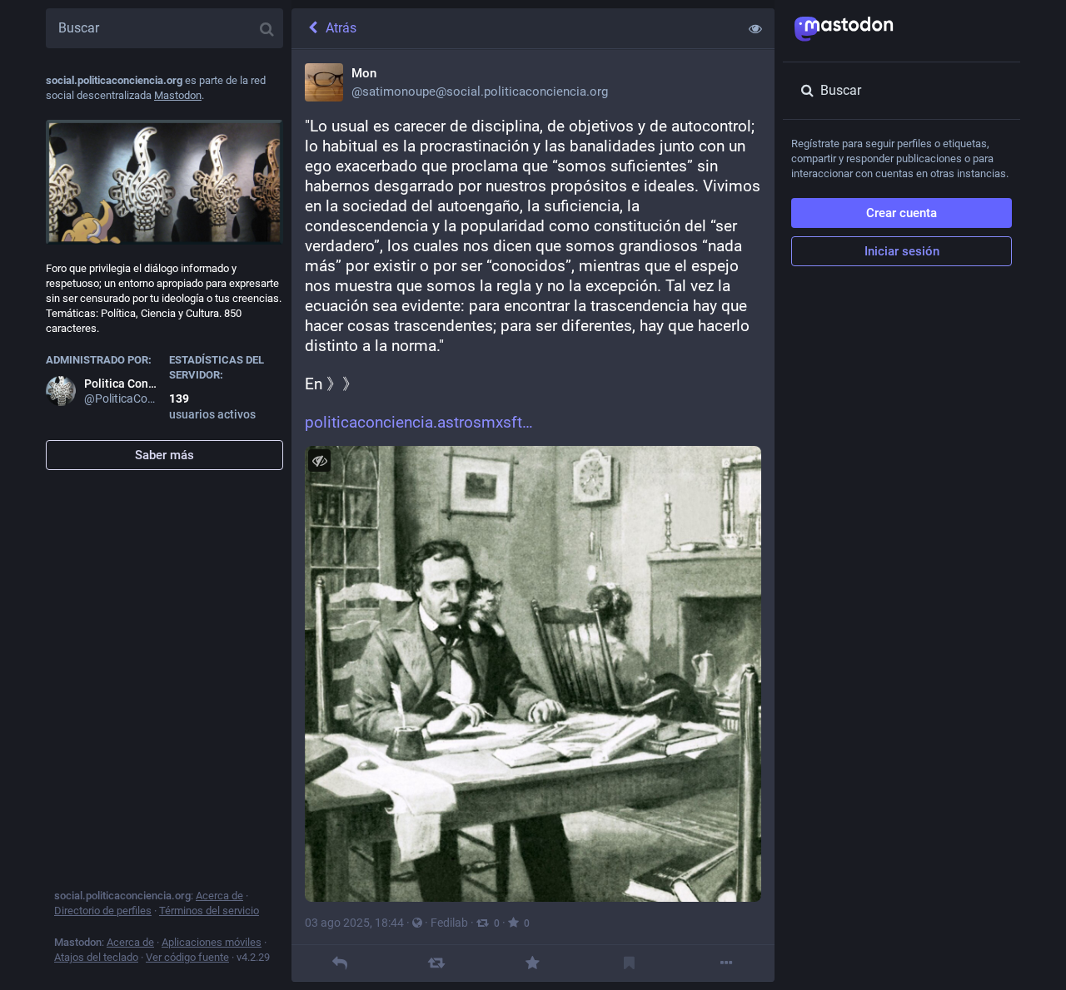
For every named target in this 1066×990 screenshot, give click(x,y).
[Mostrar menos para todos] (755, 28)
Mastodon (178, 95)
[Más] (725, 963)
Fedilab (449, 922)
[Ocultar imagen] (319, 460)
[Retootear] (436, 963)
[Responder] (339, 963)
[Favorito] (532, 963)
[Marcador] (629, 963)
